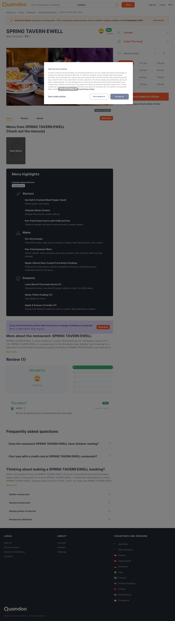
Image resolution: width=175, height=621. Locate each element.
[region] (88, 83)
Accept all (119, 96)
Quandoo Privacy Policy (68, 89)
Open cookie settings (57, 96)
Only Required (99, 96)
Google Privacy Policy (86, 89)
